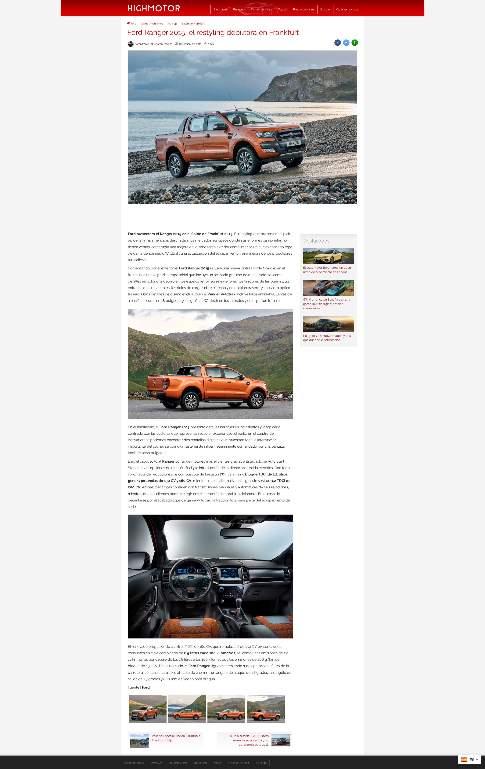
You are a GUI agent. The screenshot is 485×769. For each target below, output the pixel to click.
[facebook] (337, 42)
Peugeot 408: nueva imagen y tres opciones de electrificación (327, 338)
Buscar (325, 9)
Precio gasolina (303, 9)
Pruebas (239, 9)
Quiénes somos (347, 9)
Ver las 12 (274, 710)
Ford (133, 23)
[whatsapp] (354, 42)
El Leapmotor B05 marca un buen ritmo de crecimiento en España (327, 270)
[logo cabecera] (154, 8)
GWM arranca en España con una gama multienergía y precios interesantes (326, 304)
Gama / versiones (152, 23)
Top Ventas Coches (178, 762)
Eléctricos (220, 9)
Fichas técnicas (261, 9)
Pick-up (172, 23)
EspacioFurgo (200, 762)
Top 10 (282, 9)
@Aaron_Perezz (163, 43)
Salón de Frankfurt (193, 23)
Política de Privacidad (238, 762)
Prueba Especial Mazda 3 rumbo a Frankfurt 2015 (176, 738)
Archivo (217, 762)
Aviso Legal (261, 762)
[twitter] (346, 42)
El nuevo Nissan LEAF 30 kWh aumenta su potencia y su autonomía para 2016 (248, 740)
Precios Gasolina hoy (134, 762)
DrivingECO (156, 762)
